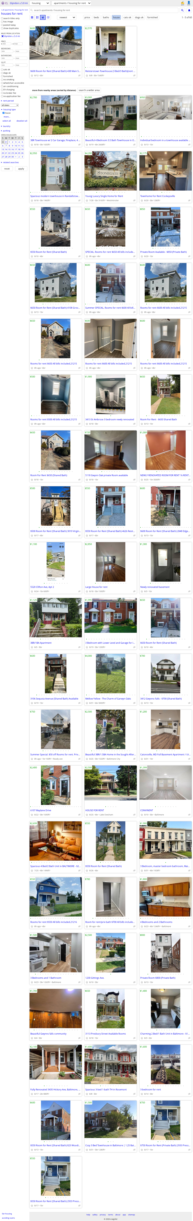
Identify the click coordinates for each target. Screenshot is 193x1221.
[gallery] (42, 17)
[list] (32, 17)
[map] (48, 17)
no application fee (11, 96)
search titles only (11, 18)
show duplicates (11, 28)
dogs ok (7, 73)
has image (8, 21)
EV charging (9, 89)
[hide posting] (79, 75)
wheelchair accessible (13, 83)
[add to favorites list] (32, 75)
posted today (9, 25)
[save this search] (189, 10)
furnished (8, 76)
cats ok (6, 69)
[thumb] (37, 17)
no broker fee (9, 93)
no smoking (8, 79)
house (8, 113)
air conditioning (10, 86)
